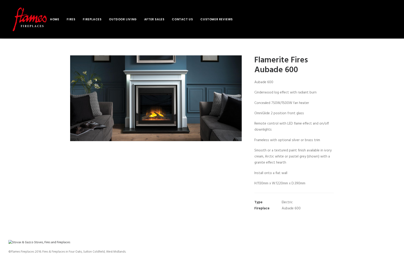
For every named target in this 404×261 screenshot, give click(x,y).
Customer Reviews (216, 19)
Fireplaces (92, 19)
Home (54, 19)
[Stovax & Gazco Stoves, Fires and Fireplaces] (39, 242)
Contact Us (182, 19)
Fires (71, 19)
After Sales (154, 19)
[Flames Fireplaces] (29, 19)
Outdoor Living (123, 19)
